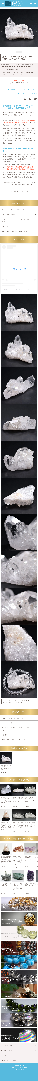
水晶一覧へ (5, 226)
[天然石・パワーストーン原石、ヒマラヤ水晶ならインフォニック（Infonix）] (14, 1)
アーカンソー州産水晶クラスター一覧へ (18, 191)
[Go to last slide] (1, 30)
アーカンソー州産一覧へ (8, 214)
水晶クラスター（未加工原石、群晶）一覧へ (14, 231)
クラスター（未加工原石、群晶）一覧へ (13, 209)
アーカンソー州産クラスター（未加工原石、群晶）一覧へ (16, 220)
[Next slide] (36, 30)
